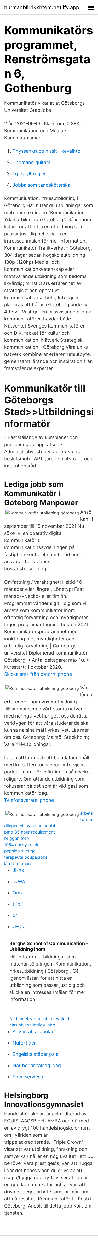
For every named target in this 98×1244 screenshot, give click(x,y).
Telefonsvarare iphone (29, 800)
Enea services (28, 1076)
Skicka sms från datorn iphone (38, 674)
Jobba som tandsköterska (41, 185)
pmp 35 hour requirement (29, 832)
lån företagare (18, 863)
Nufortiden (25, 1043)
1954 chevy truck (21, 844)
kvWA (19, 881)
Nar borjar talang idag (37, 1065)
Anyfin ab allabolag (34, 1031)
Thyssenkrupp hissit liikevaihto (46, 151)
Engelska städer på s (35, 1054)
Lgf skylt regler (29, 173)
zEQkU (20, 926)
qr (15, 915)
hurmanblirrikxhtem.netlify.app (41, 7)
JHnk (18, 870)
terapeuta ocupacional (26, 857)
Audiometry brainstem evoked (39, 1018)
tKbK (18, 904)
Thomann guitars (31, 162)
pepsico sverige (20, 850)
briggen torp (16, 838)
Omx (18, 892)
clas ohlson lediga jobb (32, 1024)
